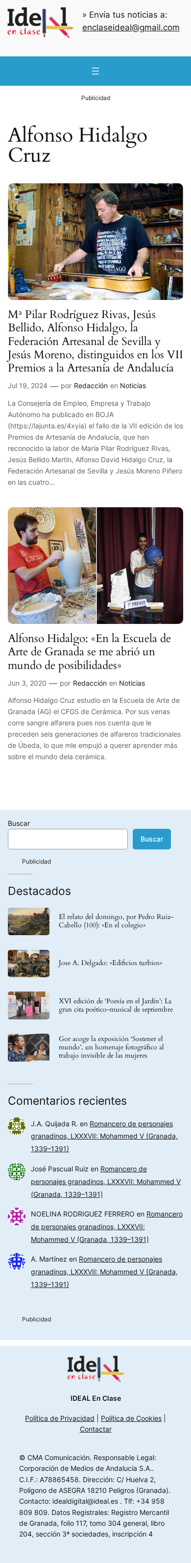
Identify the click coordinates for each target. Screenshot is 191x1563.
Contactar (96, 1429)
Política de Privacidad (60, 1418)
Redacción (91, 385)
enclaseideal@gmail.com (131, 27)
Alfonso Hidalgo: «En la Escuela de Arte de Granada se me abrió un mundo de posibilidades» (89, 652)
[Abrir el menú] (95, 71)
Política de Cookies (131, 1418)
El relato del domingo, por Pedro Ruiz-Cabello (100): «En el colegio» (116, 921)
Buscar (19, 823)
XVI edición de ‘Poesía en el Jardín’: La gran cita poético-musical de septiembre (116, 1005)
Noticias (133, 385)
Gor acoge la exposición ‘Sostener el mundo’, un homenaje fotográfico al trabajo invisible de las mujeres (111, 1047)
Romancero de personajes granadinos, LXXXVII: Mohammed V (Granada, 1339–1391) (104, 1136)
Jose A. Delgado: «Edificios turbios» (110, 963)
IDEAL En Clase (96, 1398)
